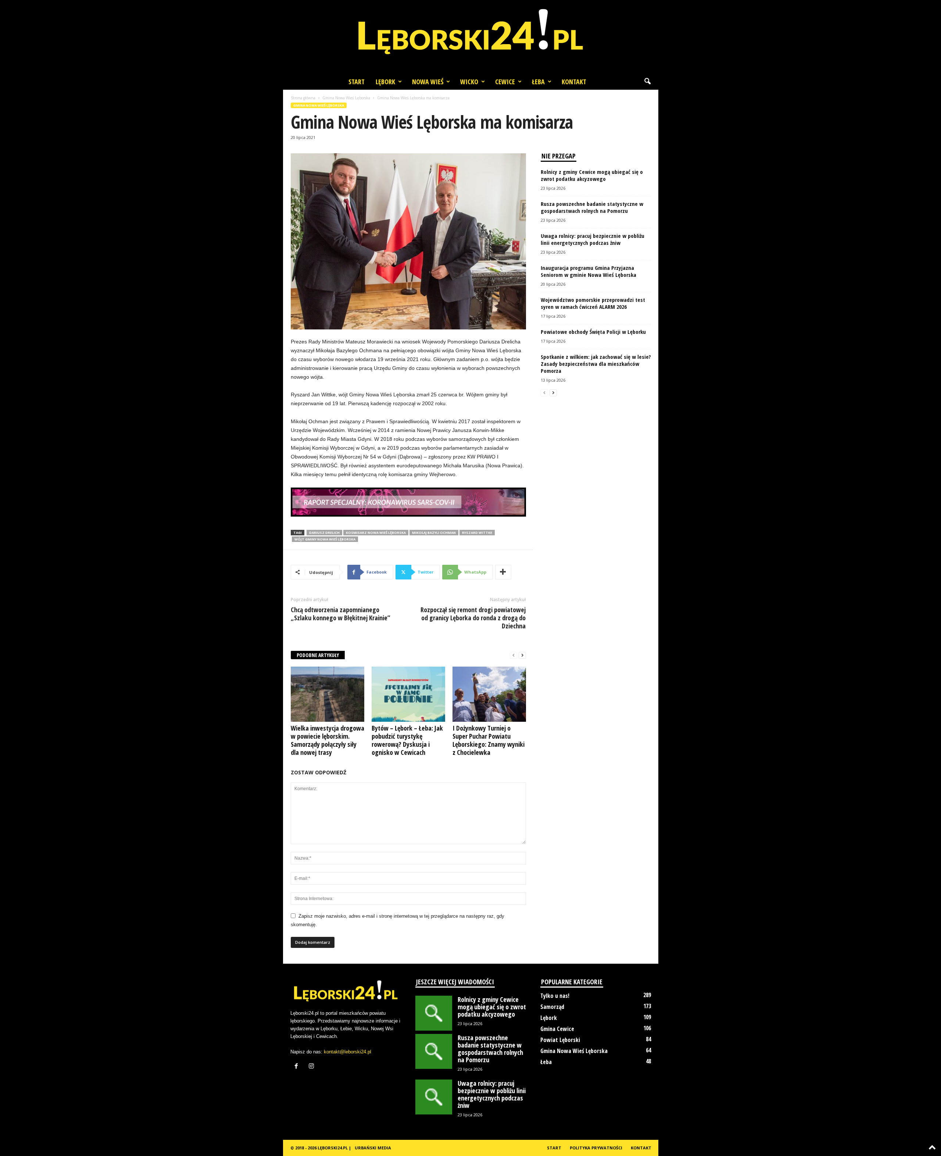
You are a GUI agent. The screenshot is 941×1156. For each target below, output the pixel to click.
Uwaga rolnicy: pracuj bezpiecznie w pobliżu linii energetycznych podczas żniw (592, 239)
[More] (503, 572)
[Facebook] (297, 1067)
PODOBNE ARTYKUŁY (318, 655)
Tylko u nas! (554, 996)
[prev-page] (513, 655)
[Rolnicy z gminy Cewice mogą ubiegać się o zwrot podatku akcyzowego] (433, 1013)
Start (356, 81)
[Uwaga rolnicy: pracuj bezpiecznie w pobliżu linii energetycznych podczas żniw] (433, 1097)
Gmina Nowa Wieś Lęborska (346, 97)
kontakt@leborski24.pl (347, 1052)
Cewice (505, 81)
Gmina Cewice (557, 1029)
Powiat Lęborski (560, 1040)
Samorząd (552, 1007)
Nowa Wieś (427, 81)
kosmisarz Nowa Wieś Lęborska (376, 532)
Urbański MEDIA (373, 1147)
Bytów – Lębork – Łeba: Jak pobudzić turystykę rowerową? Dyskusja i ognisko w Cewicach (407, 740)
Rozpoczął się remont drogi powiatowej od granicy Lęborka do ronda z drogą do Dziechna (473, 618)
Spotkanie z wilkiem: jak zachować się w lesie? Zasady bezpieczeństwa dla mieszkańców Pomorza (596, 363)
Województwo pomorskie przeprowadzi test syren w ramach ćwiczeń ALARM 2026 (593, 303)
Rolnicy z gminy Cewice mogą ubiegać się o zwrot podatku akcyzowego (592, 175)
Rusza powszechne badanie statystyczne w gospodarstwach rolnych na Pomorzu (592, 207)
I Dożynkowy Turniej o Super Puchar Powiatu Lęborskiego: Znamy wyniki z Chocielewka (488, 740)
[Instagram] (312, 1067)
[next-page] (522, 655)
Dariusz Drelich (324, 532)
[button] (647, 82)
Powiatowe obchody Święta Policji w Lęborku (593, 331)
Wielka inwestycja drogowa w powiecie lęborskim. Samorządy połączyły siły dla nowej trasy (327, 740)
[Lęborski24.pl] (470, 37)
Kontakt (574, 81)
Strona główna (303, 97)
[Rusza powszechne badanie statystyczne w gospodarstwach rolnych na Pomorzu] (433, 1051)
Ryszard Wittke (477, 532)
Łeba (538, 81)
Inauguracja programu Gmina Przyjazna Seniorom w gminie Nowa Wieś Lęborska (588, 271)
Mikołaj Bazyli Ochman (434, 532)
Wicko (469, 81)
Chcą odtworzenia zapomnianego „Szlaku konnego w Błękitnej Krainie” (340, 614)
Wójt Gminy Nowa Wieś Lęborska (324, 539)
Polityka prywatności (596, 1147)
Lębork (385, 81)
